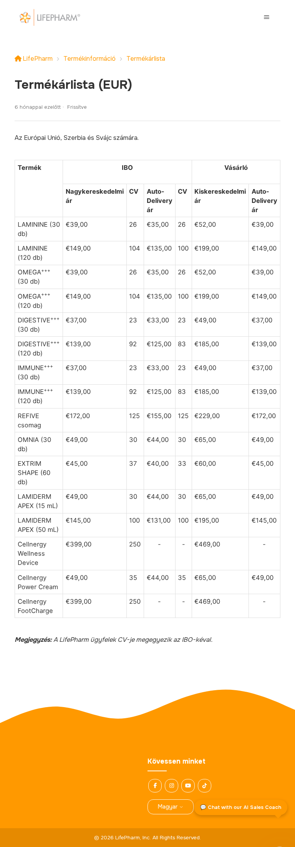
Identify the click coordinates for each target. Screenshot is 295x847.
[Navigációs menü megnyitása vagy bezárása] (266, 17)
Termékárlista (145, 59)
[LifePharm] (50, 17)
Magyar (168, 806)
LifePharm (38, 59)
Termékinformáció (89, 59)
